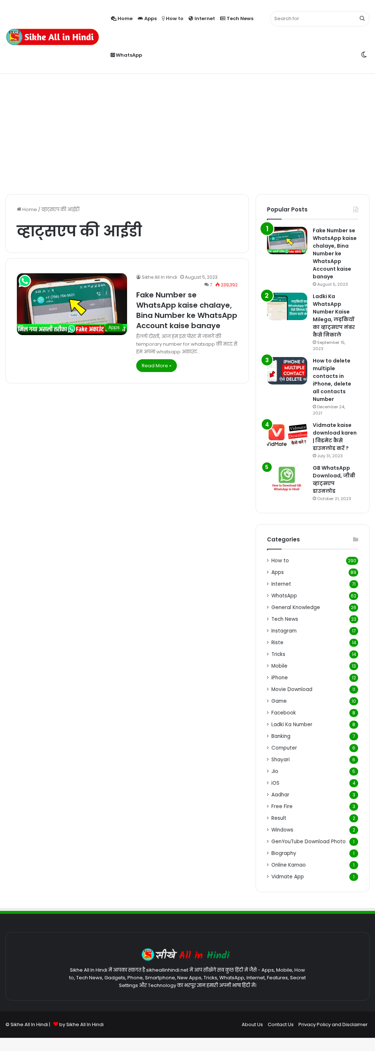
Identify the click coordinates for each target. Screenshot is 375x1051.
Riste (277, 642)
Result (278, 818)
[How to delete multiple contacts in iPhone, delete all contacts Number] (287, 370)
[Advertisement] (187, 132)
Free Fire (282, 806)
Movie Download (291, 689)
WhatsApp (128, 55)
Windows (282, 829)
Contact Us (281, 1024)
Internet (204, 18)
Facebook (283, 712)
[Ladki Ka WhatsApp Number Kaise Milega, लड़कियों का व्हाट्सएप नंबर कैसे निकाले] (287, 306)
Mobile (279, 665)
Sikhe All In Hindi (159, 277)
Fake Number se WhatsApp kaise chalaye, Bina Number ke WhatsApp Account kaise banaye (186, 310)
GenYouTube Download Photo (308, 841)
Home (124, 18)
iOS (275, 783)
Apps (150, 18)
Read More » (156, 365)
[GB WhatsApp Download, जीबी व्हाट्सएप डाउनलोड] (287, 478)
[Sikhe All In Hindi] (52, 37)
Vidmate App (287, 876)
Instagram (284, 630)
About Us (252, 1024)
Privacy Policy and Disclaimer (333, 1024)
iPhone (279, 677)
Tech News (239, 18)
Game (279, 701)
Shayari (280, 759)
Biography (283, 853)
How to (174, 18)
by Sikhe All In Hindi (81, 1024)
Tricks (278, 654)
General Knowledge (295, 607)
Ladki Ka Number (291, 724)
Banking (280, 736)
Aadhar (280, 794)
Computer (284, 747)
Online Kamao (288, 865)
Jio (274, 771)
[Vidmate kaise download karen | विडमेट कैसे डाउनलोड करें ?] (287, 435)
